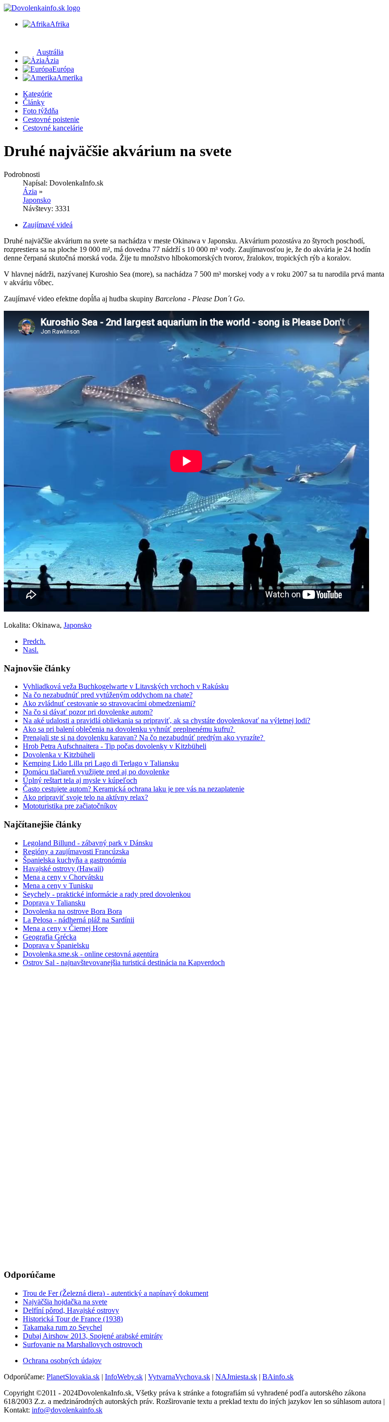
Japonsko (37, 200)
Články (34, 102)
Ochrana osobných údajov (62, 1361)
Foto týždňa (40, 111)
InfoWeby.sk (124, 1377)
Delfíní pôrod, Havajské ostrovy (71, 1310)
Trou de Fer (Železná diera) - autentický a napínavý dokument (115, 1293)
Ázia (30, 191)
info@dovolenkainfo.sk (67, 1410)
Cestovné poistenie (51, 119)
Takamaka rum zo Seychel (62, 1327)
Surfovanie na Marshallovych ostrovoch (82, 1344)
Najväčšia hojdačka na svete (65, 1302)
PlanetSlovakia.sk (73, 1377)
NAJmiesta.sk (236, 1377)
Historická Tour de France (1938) (73, 1319)
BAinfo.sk (278, 1377)
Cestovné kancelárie (53, 128)
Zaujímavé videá (48, 225)
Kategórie (37, 94)
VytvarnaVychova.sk (179, 1377)
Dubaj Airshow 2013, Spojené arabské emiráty (93, 1336)
